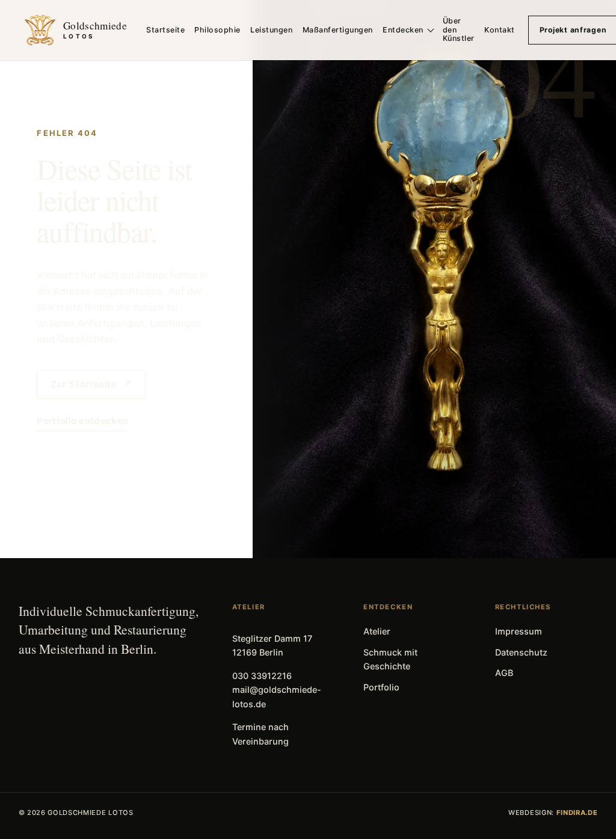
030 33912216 (262, 676)
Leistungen (271, 29)
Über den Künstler (459, 29)
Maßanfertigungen (338, 29)
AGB (504, 673)
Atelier (376, 631)
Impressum (518, 631)
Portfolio (381, 687)
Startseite (165, 29)
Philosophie (217, 29)
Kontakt (499, 29)
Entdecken (403, 29)
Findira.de (577, 812)
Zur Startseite (91, 384)
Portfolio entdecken (82, 420)
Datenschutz (521, 652)
